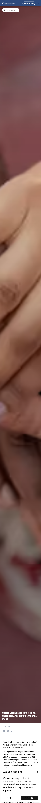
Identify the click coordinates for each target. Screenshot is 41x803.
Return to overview (12, 10)
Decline (29, 798)
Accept (11, 798)
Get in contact (29, 3)
